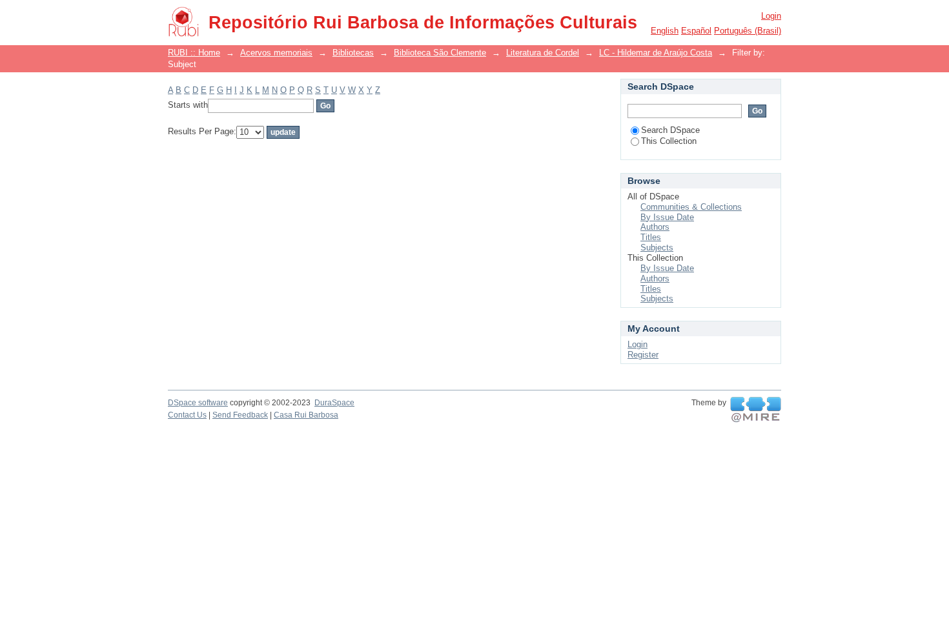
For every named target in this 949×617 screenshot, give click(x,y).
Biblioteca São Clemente (440, 52)
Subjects (656, 247)
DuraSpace (334, 402)
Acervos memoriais (276, 52)
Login (771, 16)
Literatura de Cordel (542, 52)
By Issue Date (667, 217)
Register (643, 354)
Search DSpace (670, 130)
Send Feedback (240, 415)
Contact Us (187, 415)
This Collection (669, 141)
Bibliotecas (353, 52)
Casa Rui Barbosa (306, 415)
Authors (654, 227)
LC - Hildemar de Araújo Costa (655, 52)
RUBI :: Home (194, 52)
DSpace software (198, 402)
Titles (650, 237)
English (665, 30)
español (696, 30)
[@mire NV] (755, 409)
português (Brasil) (747, 30)
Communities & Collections (691, 207)
